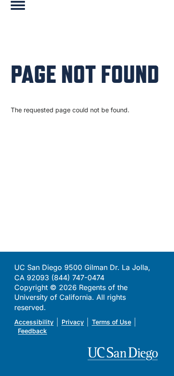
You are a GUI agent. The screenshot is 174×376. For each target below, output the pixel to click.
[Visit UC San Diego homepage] (123, 353)
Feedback (32, 331)
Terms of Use (111, 322)
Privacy (73, 322)
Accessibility (34, 322)
